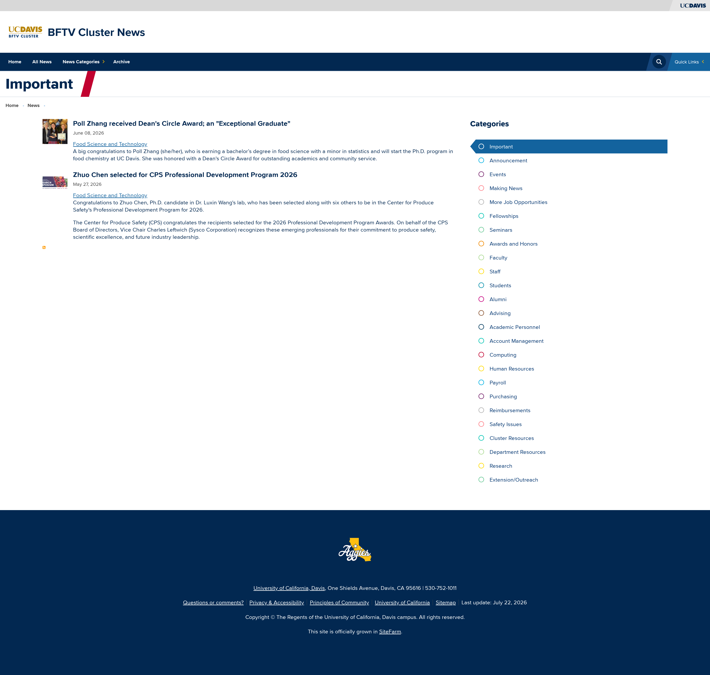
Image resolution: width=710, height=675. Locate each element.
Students (500, 285)
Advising (500, 313)
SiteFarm (390, 631)
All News (42, 61)
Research (501, 466)
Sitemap (446, 602)
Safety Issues (506, 424)
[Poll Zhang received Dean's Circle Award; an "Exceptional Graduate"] (55, 131)
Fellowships (504, 216)
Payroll (498, 382)
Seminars (501, 230)
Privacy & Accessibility (276, 602)
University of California (402, 602)
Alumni (498, 299)
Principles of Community (339, 602)
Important (501, 146)
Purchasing (503, 396)
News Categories (81, 61)
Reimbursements (510, 410)
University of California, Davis (289, 588)
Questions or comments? (213, 602)
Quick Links (687, 61)
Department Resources (518, 452)
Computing (503, 355)
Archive (121, 61)
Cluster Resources (512, 438)
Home (14, 61)
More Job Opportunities (518, 202)
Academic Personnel (515, 327)
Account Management (517, 341)
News (34, 105)
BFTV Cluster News (96, 32)
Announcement (508, 160)
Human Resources (512, 369)
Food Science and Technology (110, 144)
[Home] (25, 31)
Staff (495, 271)
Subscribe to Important (44, 247)
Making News (506, 188)
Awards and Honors (514, 244)
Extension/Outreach (514, 480)
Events (498, 174)
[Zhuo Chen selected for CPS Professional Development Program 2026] (55, 182)
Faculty (498, 258)
